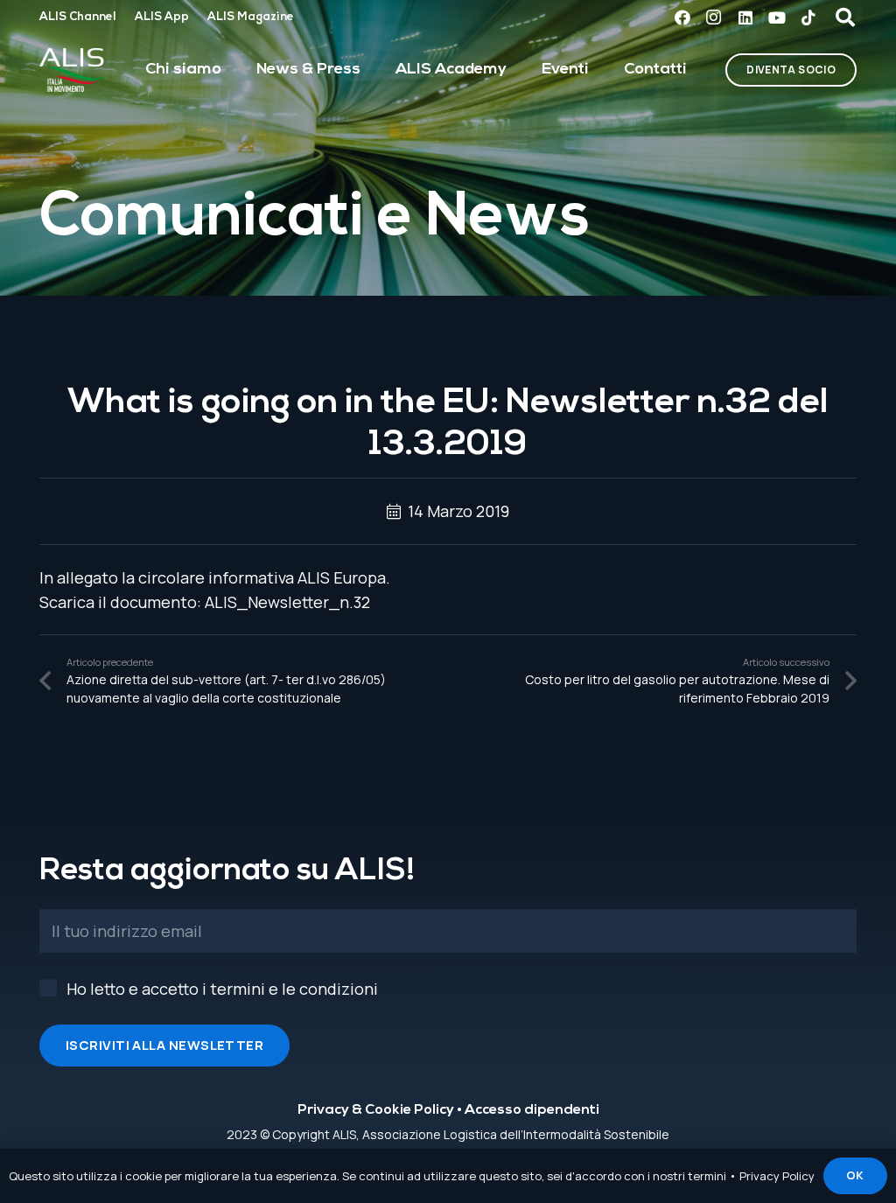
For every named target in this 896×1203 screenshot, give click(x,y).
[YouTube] (777, 17)
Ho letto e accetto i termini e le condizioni (222, 988)
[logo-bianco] (73, 70)
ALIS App (162, 17)
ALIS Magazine (250, 17)
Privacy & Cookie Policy (376, 1110)
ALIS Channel (77, 17)
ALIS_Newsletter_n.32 (287, 601)
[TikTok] (808, 17)
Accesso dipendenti (532, 1110)
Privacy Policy (777, 1176)
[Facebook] (682, 17)
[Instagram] (714, 17)
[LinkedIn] (745, 17)
